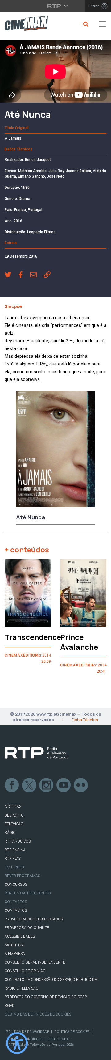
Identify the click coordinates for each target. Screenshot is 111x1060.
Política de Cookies (72, 1032)
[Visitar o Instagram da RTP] (46, 785)
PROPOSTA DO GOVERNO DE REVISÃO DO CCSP (46, 997)
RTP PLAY (13, 858)
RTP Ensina (15, 850)
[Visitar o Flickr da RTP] (81, 785)
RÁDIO (10, 832)
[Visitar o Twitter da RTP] (29, 785)
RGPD (9, 1005)
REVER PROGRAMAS (22, 876)
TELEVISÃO (14, 824)
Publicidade (59, 1039)
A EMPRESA (15, 954)
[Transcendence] (28, 593)
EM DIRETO (14, 867)
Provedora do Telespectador (34, 919)
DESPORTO (14, 815)
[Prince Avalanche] (83, 593)
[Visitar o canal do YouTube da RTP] (63, 785)
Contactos (16, 902)
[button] (11, 275)
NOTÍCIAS (13, 807)
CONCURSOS (16, 884)
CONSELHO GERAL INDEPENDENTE (35, 962)
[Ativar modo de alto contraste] (17, 1043)
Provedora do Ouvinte (27, 928)
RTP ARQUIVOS (18, 841)
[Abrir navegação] (102, 24)
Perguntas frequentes (28, 893)
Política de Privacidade (27, 1032)
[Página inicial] (24, 24)
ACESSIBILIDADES (20, 936)
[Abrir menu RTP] (56, 6)
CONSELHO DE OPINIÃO (25, 971)
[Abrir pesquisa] (85, 24)
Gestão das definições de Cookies (38, 1014)
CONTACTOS (16, 910)
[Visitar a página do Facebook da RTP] (12, 785)
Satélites (14, 945)
